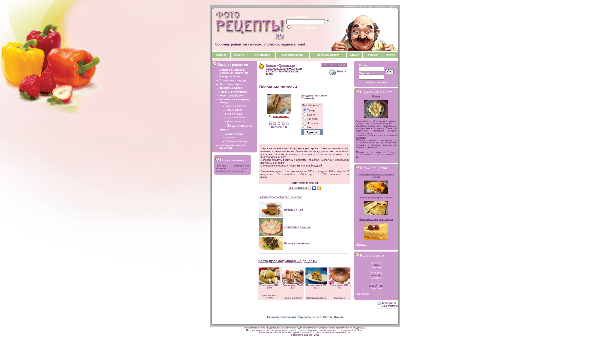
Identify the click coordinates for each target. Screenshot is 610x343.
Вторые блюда (233, 113)
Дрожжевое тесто (237, 121)
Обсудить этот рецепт (315, 95)
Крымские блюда (230, 87)
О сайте (239, 54)
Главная (221, 54)
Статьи (354, 54)
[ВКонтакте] (313, 188)
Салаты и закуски (235, 106)
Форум (390, 54)
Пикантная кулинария (233, 91)
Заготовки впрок (230, 84)
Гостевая (372, 54)
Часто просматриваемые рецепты (287, 261)
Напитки (229, 137)
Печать (341, 71)
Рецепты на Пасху (231, 95)
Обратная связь (292, 54)
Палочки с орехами (296, 243)
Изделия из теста (234, 117)
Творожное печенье (297, 227)
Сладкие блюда (233, 133)
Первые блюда (233, 109)
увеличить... (281, 116)
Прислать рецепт (328, 54)
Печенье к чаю (293, 209)
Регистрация (262, 54)
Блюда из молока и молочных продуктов (233, 71)
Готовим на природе (232, 80)
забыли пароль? (376, 82)
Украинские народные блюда (280, 67)
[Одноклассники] (318, 188)
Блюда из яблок (229, 76)
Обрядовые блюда (235, 141)
